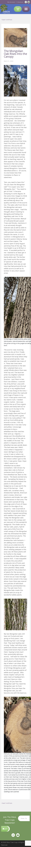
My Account (11, 2)
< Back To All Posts (6, 19)
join (5, 829)
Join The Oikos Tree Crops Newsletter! (9, 820)
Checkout (20, 2)
